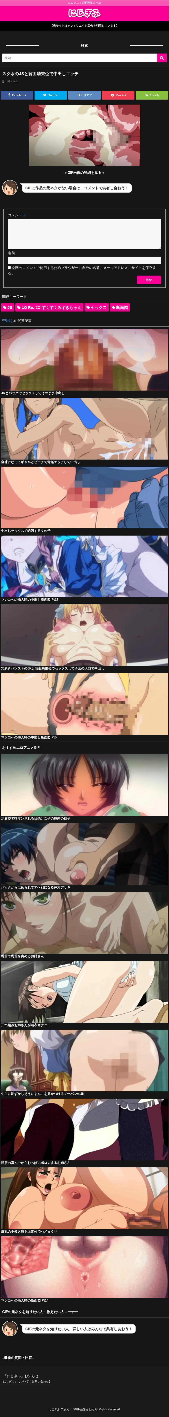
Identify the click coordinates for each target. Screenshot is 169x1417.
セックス (99, 308)
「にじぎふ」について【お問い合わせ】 (26, 1381)
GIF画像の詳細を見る (84, 172)
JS (9, 308)
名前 (11, 253)
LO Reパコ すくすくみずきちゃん (51, 308)
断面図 (122, 308)
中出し (8, 321)
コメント (17, 215)
